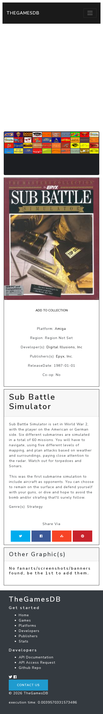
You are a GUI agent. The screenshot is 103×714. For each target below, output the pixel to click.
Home (24, 615)
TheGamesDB (23, 13)
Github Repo (30, 667)
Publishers (28, 636)
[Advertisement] (51, 77)
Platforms (27, 625)
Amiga (60, 328)
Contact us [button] (28, 685)
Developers (29, 630)
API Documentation (36, 657)
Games (25, 620)
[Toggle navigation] (90, 12)
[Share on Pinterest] (82, 536)
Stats (23, 641)
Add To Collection (52, 310)
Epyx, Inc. (64, 356)
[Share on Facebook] (41, 536)
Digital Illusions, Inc (64, 347)
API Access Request (37, 662)
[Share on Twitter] (20, 536)
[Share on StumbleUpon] (62, 536)
